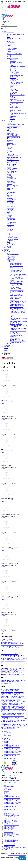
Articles (9, 261)
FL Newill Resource (12, 178)
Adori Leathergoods (12, 127)
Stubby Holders (11, 52)
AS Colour (9, 131)
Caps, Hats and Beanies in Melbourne (12, 815)
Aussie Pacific (10, 133)
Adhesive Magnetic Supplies (14, 126)
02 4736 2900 (12, 775)
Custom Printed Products (16, 283)
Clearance (9, 55)
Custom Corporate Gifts (16, 277)
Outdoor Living (14, 103)
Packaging (12, 104)
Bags (8, 35)
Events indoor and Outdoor (16, 82)
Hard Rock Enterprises (12, 185)
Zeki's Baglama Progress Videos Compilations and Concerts (18, 341)
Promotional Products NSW (17, 302)
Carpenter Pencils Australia (16, 268)
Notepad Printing (11, 210)
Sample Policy (10, 260)
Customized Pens (11, 49)
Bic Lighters (10, 140)
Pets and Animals (14, 107)
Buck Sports (10, 145)
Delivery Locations (11, 256)
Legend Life (10, 198)
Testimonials (7, 345)
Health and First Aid (15, 83)
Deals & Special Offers (12, 56)
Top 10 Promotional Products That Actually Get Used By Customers (18, 310)
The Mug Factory (11, 236)
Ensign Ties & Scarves (12, 171)
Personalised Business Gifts (16, 290)
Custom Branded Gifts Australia (18, 273)
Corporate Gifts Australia (16, 270)
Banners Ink (10, 138)
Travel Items (13, 116)
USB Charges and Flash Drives (14, 54)
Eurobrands (10, 174)
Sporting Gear (13, 112)
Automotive (13, 61)
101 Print (9, 123)
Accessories (13, 59)
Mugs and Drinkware (12, 48)
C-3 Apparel (10, 147)
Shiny (8, 233)
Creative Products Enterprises (14, 157)
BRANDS (12, 69)
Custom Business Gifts (15, 276)
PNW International (11, 222)
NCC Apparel (10, 208)
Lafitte (8, 196)
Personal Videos (11, 257)
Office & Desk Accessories (16, 102)
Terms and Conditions (9, 758)
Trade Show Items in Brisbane (17, 312)
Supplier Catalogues (12, 121)
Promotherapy (10, 230)
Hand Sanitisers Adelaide (16, 285)
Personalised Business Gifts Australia (11, 834)
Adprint (9, 129)
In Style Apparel (11, 192)
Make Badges (10, 203)
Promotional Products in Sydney (12, 754)
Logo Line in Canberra (15, 288)
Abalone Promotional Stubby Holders (16, 124)
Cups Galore (10, 158)
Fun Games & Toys (15, 85)
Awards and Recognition (16, 62)
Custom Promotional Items (16, 281)
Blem (8, 141)
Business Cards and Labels (13, 38)
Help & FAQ (7, 251)
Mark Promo (10, 205)
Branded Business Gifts (16, 263)
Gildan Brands (10, 181)
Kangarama (10, 195)
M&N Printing (10, 201)
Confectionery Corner (12, 155)
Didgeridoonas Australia (13, 162)
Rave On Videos (11, 343)
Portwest (9, 223)
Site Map (6, 756)
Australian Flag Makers (12, 134)
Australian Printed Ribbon (13, 136)
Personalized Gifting (15, 294)
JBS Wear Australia (15, 287)
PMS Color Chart (11, 259)
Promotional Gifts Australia (16, 304)
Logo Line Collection (12, 199)
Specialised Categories (15, 110)
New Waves (10, 209)
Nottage (9, 212)
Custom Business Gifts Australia (18, 274)
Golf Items (12, 88)
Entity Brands (10, 172)
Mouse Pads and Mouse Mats (17, 100)
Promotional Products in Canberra (12, 748)
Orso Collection (11, 219)
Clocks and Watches (15, 72)
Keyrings (9, 45)
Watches (15, 73)
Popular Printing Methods (13, 254)
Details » (3, 387)
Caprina (9, 148)
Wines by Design (11, 244)
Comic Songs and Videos (16, 324)
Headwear (9, 44)
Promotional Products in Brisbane (12, 747)
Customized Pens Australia (16, 284)
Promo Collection (11, 226)
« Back (2, 633)
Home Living (13, 92)
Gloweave (9, 184)
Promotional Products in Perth (11, 752)
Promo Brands (10, 225)
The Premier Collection (12, 237)
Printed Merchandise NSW (16, 295)
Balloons (12, 65)
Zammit (9, 246)
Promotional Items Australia (17, 305)
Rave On (9, 232)
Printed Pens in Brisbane (16, 297)
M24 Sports (10, 202)
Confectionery (10, 39)
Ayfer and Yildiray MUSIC (13, 137)
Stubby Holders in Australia (17, 308)
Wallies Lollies (10, 243)
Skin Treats (9, 235)
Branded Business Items (16, 264)
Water (11, 117)
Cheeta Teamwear (11, 153)
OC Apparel (10, 215)
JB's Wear (9, 194)
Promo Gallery (10, 227)
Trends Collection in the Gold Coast (11, 850)
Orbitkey (9, 216)
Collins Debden (11, 154)
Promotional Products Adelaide (11, 745)
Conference (13, 78)
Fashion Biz (10, 177)
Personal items (13, 106)
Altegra (8, 130)
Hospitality (12, 93)
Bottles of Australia (11, 144)
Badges (12, 63)
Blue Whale (10, 143)
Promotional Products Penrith (11, 755)
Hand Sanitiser (7, 247)
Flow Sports (10, 179)
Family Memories (14, 333)
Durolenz (9, 167)
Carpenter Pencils (14, 71)
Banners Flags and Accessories (17, 66)
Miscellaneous (13, 99)
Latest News (10, 253)
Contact (6, 348)
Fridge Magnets (11, 42)
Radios (11, 109)
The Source (10, 240)
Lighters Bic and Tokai (15, 97)
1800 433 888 (4, 22)
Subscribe (6, 346)
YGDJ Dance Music (15, 338)
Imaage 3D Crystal (11, 191)
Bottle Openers (13, 68)
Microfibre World (11, 206)
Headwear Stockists (12, 186)
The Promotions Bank (12, 239)
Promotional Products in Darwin (12, 749)
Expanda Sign (10, 175)
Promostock (10, 229)
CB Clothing (10, 151)
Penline (8, 220)
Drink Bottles (10, 41)
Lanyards (9, 47)
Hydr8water (10, 188)
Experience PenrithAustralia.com (19, 855)
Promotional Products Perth (16, 307)
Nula (8, 213)
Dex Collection (10, 161)
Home (5, 31)
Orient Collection (11, 218)
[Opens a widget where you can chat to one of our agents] (22, 858)
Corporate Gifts (14, 79)
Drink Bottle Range (11, 164)
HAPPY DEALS (14, 89)
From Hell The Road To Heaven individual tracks (18, 331)
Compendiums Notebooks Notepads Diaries (16, 75)
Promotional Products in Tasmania (18, 301)
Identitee (9, 189)
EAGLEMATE (10, 170)
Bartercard (6, 249)
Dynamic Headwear (12, 168)
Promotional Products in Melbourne (12, 751)
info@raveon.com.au (14, 780)
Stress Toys (9, 51)
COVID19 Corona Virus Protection (15, 34)
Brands (5, 120)
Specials (6, 250)
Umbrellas (12, 119)
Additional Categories (12, 58)
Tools (11, 114)
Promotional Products (9, 32)
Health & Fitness (14, 90)
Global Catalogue (11, 182)
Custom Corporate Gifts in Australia (11, 825)
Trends (8, 242)
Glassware (12, 86)
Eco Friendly (13, 80)
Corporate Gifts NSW (15, 271)
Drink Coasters (10, 165)
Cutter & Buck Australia (13, 160)
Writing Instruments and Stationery (18, 113)
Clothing (9, 37)
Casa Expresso (10, 150)
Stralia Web (10, 855)
